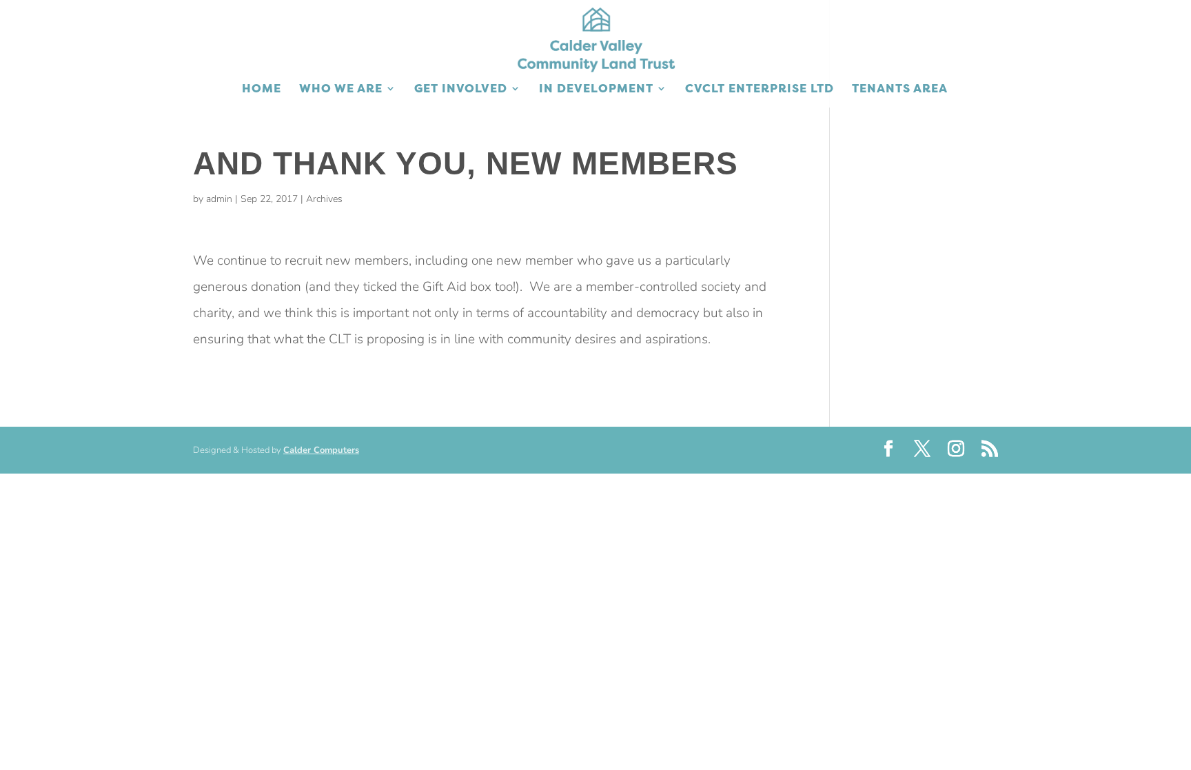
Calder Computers (321, 450)
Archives (324, 198)
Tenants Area (900, 89)
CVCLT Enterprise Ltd (759, 89)
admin (219, 198)
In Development (596, 89)
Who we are (341, 89)
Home (261, 89)
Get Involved (460, 89)
